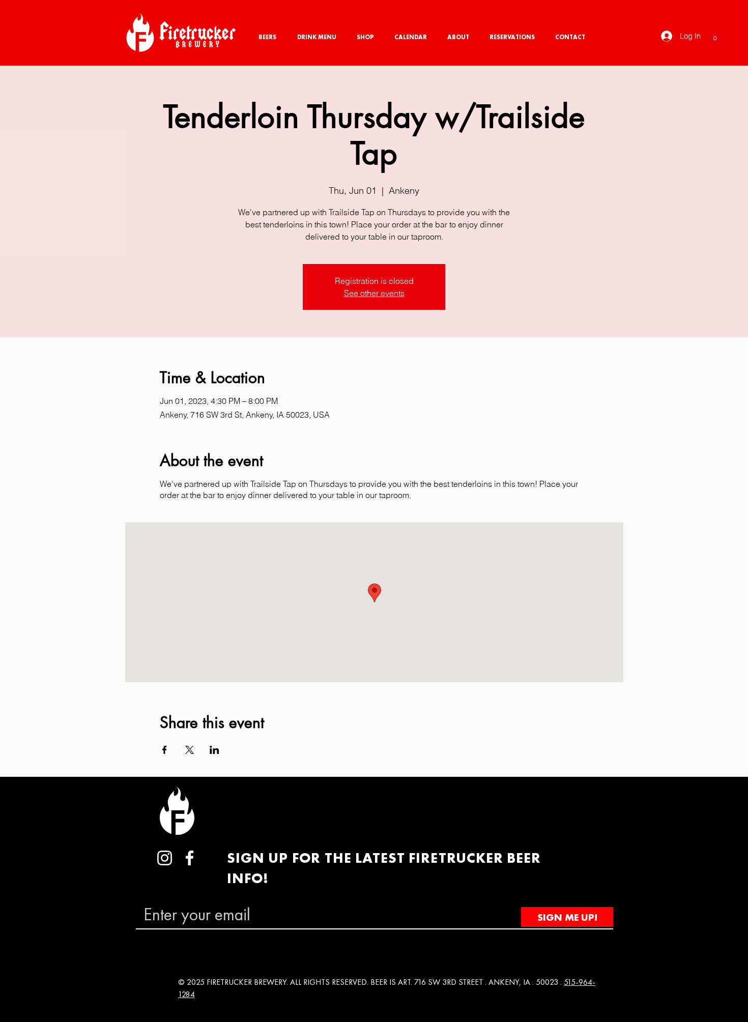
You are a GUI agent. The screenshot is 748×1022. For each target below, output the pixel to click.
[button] (715, 35)
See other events (374, 293)
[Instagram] (165, 858)
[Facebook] (189, 858)
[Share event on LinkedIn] (214, 750)
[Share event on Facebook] (164, 750)
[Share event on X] (189, 750)
